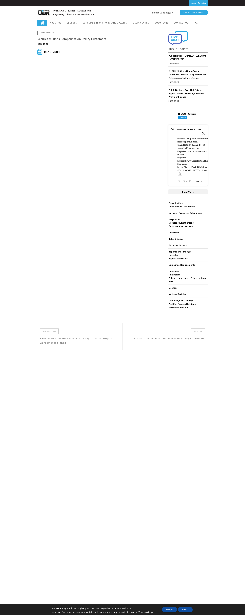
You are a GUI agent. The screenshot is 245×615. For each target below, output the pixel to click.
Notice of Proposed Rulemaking (185, 213)
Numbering (174, 274)
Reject (185, 609)
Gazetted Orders (177, 245)
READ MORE (52, 52)
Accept (169, 609)
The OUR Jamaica (186, 129)
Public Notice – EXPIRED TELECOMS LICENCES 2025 (187, 57)
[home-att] (42, 23)
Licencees (173, 271)
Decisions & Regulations (181, 222)
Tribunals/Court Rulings (180, 300)
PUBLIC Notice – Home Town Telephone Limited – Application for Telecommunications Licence (187, 74)
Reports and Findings (179, 251)
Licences (173, 287)
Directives (173, 232)
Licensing (173, 255)
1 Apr (199, 129)
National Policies (177, 294)
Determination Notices (180, 226)
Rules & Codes (175, 238)
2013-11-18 (42, 44)
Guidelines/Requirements (181, 264)
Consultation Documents (181, 206)
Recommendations (178, 307)
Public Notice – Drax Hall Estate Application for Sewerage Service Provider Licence (186, 93)
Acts (170, 281)
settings (148, 612)
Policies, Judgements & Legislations (187, 278)
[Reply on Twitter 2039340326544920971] (179, 181)
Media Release (46, 32)
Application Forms (178, 258)
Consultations (175, 203)
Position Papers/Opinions (182, 304)
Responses (174, 219)
